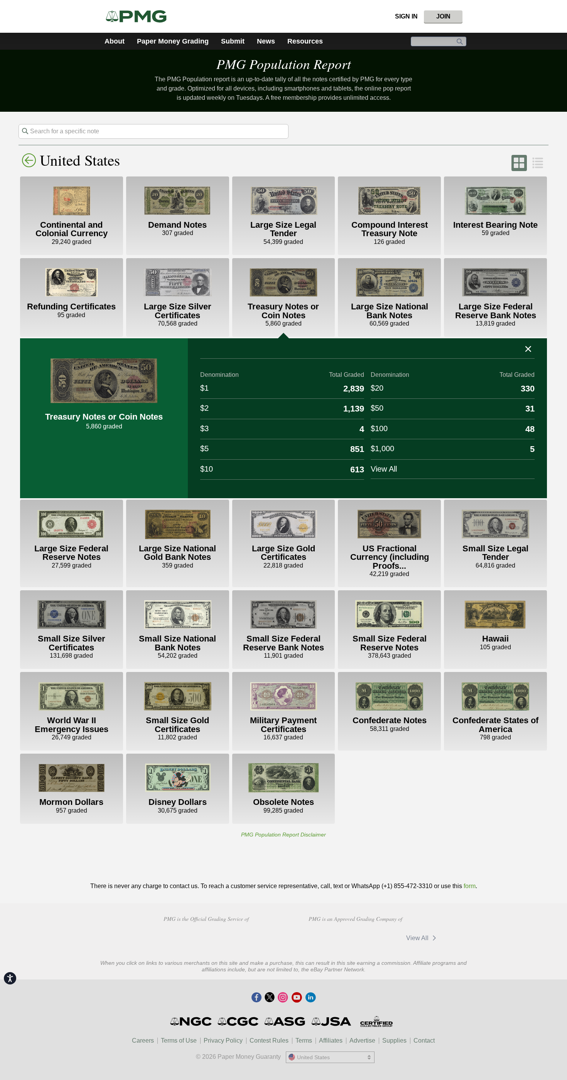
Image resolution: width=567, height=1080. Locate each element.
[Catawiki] (375, 937)
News (266, 41)
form (470, 886)
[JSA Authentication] (331, 1021)
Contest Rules (269, 1040)
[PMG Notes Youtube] (296, 998)
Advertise (362, 1040)
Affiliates (331, 1040)
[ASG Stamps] (285, 1021)
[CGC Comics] (238, 1021)
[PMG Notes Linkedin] (310, 998)
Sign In (406, 16)
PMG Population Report (283, 63)
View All (418, 938)
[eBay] (324, 937)
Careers (143, 1040)
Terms (303, 1040)
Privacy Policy (223, 1040)
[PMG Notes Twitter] (270, 998)
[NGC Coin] (191, 1021)
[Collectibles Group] (376, 1021)
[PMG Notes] (139, 16)
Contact (424, 1040)
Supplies (394, 1040)
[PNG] (206, 937)
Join (443, 16)
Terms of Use (179, 1040)
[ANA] (151, 937)
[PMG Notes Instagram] (283, 998)
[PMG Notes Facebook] (256, 998)
